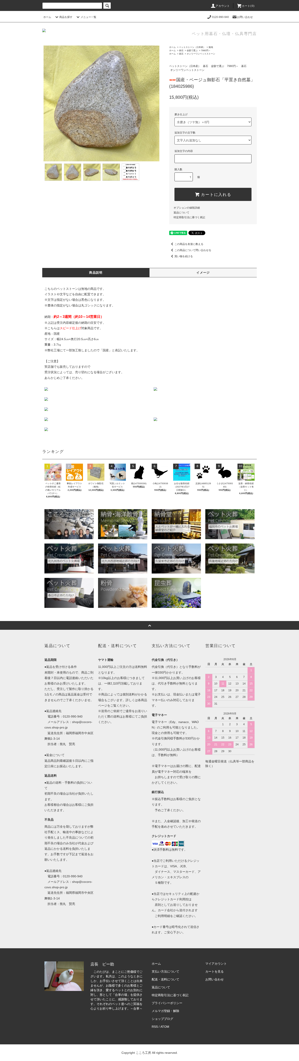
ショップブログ (162, 1019)
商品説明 (96, 272)
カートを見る (214, 971)
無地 (211, 47)
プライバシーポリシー (167, 1003)
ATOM (164, 1026)
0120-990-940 (220, 17)
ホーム (47, 17)
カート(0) (248, 5)
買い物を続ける (183, 256)
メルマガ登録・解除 (165, 1011)
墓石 (181, 50)
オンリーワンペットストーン (201, 54)
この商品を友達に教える (188, 244)
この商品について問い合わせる (192, 250)
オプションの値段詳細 (187, 207)
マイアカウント (216, 963)
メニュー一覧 (88, 17)
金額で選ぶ (192, 50)
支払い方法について (165, 971)
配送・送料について (165, 979)
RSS (155, 1026)
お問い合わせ (245, 17)
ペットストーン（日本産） (192, 47)
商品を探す (65, 17)
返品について (181, 212)
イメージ (203, 272)
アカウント (223, 5)
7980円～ (206, 50)
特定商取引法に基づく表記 (189, 217)
